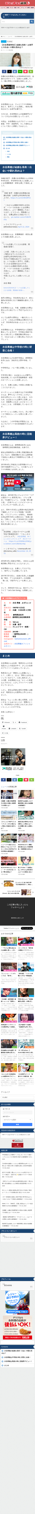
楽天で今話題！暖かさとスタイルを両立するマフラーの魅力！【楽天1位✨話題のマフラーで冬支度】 (17, 1174)
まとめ (7, 148)
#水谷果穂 (22, 536)
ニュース (3, 7)
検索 (17, 1124)
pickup (10, 41)
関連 (8, 157)
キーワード (6, 1109)
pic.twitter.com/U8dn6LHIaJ (17, 542)
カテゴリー (6, 1116)
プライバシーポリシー (12, 1237)
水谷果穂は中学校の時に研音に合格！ (16, 142)
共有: (8, 151)
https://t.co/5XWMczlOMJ (19, 541)
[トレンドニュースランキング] (17, 1140)
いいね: (9, 154)
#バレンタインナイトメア (17, 537)
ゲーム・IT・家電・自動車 (27, 7)
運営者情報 (8, 1285)
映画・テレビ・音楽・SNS (13, 7)
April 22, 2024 (23, 227)
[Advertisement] (17, 1259)
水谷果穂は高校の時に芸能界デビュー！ (17, 145)
